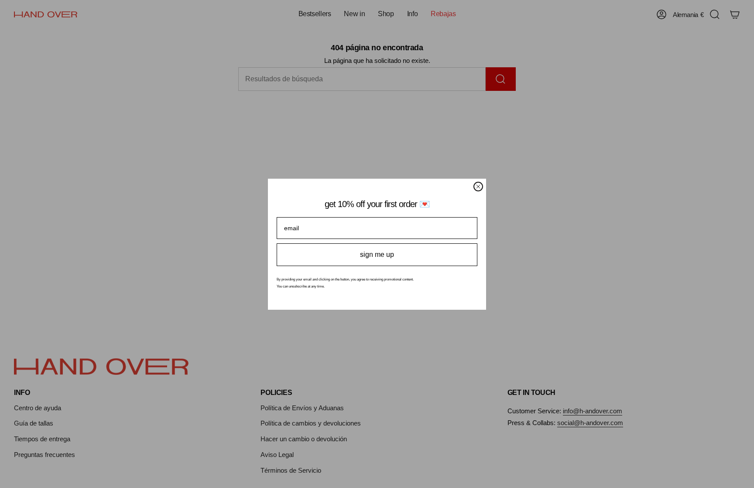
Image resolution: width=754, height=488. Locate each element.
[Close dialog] (478, 186)
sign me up (377, 254)
